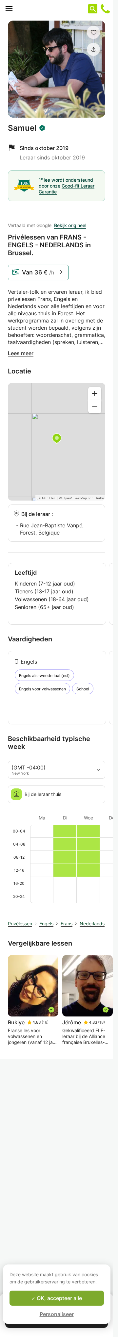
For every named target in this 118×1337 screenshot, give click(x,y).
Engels (29, 661)
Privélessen (20, 923)
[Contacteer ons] (105, 8)
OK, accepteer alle (58, 1298)
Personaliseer (57, 1314)
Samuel (22, 128)
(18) (45, 1022)
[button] (93, 32)
